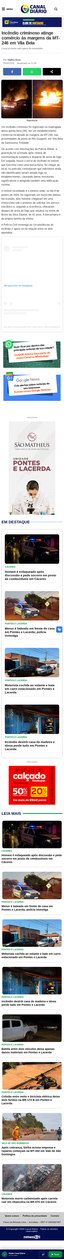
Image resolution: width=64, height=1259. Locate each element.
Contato (55, 1216)
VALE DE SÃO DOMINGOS (15, 1143)
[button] (56, 9)
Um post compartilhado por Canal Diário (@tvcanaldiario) (32, 327)
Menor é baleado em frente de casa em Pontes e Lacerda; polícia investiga (30, 632)
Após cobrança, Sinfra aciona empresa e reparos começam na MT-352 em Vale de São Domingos (31, 1151)
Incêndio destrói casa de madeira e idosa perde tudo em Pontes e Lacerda (30, 745)
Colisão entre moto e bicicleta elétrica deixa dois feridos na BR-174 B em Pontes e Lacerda (31, 1100)
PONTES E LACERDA (16, 623)
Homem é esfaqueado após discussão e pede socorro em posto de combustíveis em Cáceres (30, 575)
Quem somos (12, 1216)
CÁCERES (10, 567)
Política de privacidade (35, 1216)
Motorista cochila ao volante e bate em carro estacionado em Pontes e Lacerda (30, 689)
